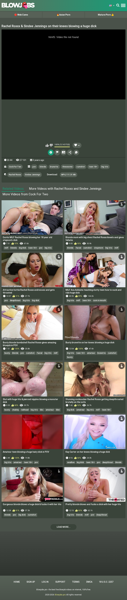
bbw (58, 410)
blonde (43, 167)
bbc (42, 410)
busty (7, 353)
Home (17, 582)
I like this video (47, 145)
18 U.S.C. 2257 (106, 582)
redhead (24, 410)
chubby (15, 410)
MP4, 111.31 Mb (68, 175)
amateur (91, 353)
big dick (22, 248)
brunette (54, 167)
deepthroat (15, 300)
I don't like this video (51, 145)
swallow (70, 462)
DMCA (89, 582)
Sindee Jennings (32, 175)
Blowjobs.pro (60, 595)
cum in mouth (99, 300)
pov (34, 167)
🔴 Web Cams (21, 14)
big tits (104, 167)
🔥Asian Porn (63, 14)
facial (78, 248)
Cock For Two (15, 167)
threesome (67, 167)
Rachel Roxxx (15, 175)
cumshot (81, 167)
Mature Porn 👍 (106, 14)
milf (6, 248)
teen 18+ (93, 167)
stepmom (98, 248)
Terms (75, 582)
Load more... (63, 527)
